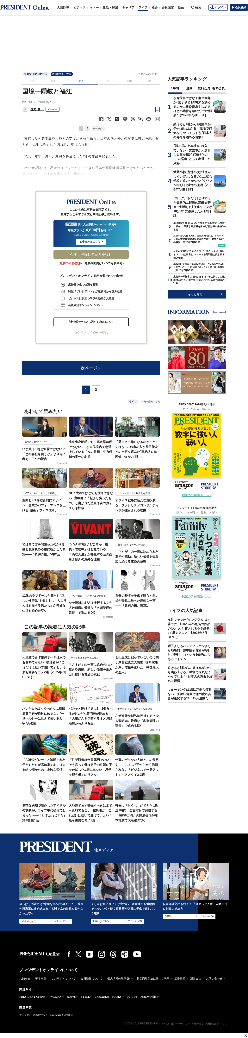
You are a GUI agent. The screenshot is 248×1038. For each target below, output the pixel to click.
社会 (155, 7)
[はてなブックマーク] (89, 954)
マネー (94, 7)
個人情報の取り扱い (119, 978)
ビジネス (79, 7)
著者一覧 (40, 978)
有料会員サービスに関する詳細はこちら (91, 321)
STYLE (85, 996)
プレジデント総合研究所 (32, 1015)
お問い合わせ (214, 978)
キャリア (128, 7)
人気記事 (63, 7)
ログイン (220, 7)
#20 (150, 81)
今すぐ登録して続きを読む (91, 254)
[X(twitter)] (78, 954)
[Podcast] (124, 954)
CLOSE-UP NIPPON (35, 74)
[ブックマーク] (157, 109)
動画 (181, 7)
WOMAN (56, 996)
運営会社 (195, 978)
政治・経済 (110, 7)
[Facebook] (69, 954)
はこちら (197, 495)
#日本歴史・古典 (61, 74)
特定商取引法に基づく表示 (153, 978)
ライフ (143, 7)
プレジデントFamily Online (142, 996)
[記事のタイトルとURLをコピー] (140, 119)
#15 (32, 81)
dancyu (71, 996)
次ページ (97, 128)
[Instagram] (101, 954)
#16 (52, 81)
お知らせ (24, 978)
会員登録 (240, 7)
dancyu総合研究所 (60, 1015)
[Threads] (113, 954)
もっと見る (195, 294)
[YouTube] (137, 954)
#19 (129, 81)
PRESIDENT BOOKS (108, 996)
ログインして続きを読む (91, 332)
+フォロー (52, 109)
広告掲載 (179, 978)
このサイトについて (63, 978)
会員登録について (91, 978)
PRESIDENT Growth (32, 996)
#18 (109, 81)
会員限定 (168, 7)
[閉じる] (245, 1035)
